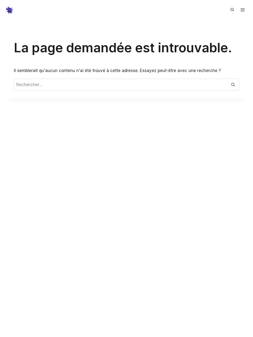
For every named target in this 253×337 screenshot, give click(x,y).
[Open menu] (242, 10)
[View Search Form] (232, 9)
